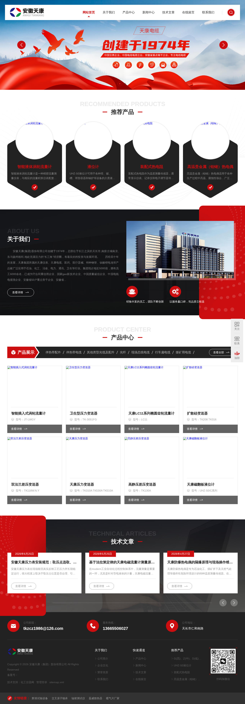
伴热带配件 (53, 352)
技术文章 (168, 12)
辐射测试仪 (78, 698)
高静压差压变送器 (142, 484)
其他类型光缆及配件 (100, 352)
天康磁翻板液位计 (201, 484)
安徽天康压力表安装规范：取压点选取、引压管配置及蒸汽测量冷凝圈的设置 (44, 562)
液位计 (93, 167)
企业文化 (102, 665)
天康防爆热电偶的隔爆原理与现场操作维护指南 (200, 562)
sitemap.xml (56, 682)
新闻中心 (148, 12)
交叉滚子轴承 (60, 698)
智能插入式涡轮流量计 (28, 413)
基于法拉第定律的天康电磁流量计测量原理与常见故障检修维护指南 (122, 562)
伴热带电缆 (74, 352)
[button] (120, 83)
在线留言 (188, 12)
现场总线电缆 (140, 352)
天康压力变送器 (82, 484)
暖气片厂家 (112, 698)
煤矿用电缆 (183, 352)
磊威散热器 (95, 698)
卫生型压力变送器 (83, 413)
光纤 (123, 352)
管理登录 (41, 682)
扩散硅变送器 (197, 413)
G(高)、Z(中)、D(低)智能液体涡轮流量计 (188, 658)
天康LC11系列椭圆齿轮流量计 (151, 413)
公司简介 (102, 658)
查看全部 (219, 352)
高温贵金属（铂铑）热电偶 (210, 167)
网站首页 (89, 12)
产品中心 (128, 12)
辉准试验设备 (40, 698)
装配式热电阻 (151, 167)
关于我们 (109, 12)
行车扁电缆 (162, 352)
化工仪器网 (27, 682)
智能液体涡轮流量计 (34, 167)
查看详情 (18, 292)
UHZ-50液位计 (182, 665)
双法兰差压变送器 (25, 484)
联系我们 (208, 12)
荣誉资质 (102, 672)
